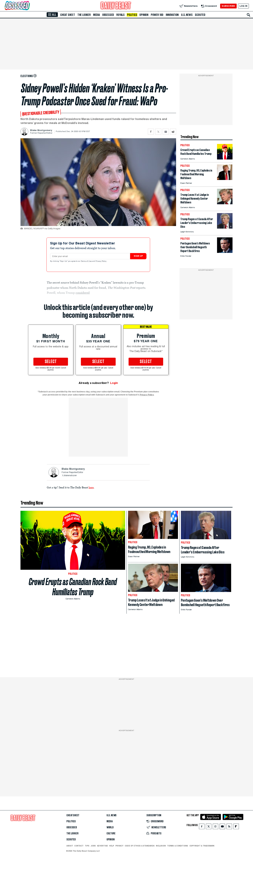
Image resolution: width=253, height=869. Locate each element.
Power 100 (157, 14)
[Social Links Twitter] (208, 827)
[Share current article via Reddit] (173, 132)
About (69, 846)
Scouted (200, 14)
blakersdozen (70, 476)
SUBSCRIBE (228, 6)
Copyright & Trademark (202, 846)
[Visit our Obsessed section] (28, 6)
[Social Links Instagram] (215, 827)
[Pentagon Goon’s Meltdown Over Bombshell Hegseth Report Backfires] (225, 251)
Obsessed (108, 14)
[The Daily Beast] (115, 6)
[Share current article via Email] (166, 132)
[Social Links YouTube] (222, 827)
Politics (132, 14)
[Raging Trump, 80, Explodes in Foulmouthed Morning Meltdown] (225, 179)
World (110, 827)
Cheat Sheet (67, 14)
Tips (87, 846)
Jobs (93, 846)
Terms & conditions (177, 846)
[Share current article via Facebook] (151, 132)
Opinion (143, 14)
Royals (120, 14)
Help (111, 846)
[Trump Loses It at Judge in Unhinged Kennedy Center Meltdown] (225, 203)
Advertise (102, 846)
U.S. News (186, 14)
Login (114, 383)
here (91, 487)
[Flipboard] (236, 827)
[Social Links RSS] (229, 827)
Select (51, 361)
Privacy (119, 846)
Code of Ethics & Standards (140, 846)
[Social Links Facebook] (201, 827)
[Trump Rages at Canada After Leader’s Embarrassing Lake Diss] (225, 227)
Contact (78, 846)
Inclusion (161, 846)
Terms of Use (86, 261)
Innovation (172, 14)
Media (96, 14)
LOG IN (243, 6)
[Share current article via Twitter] (158, 132)
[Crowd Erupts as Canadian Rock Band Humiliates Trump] (225, 158)
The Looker (84, 14)
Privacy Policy (101, 261)
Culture (111, 833)
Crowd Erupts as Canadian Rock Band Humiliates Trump (73, 586)
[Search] (248, 15)
